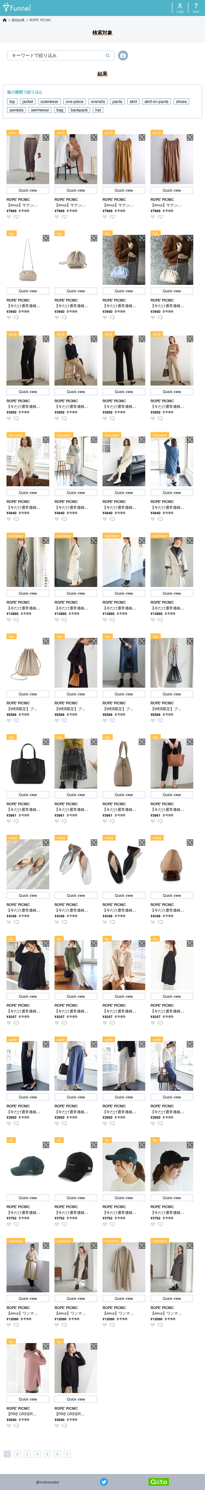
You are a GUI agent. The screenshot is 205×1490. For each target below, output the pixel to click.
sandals (17, 110)
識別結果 (18, 20)
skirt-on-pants (156, 101)
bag (59, 110)
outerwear (49, 101)
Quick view (28, 190)
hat (98, 110)
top (12, 101)
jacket (27, 101)
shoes (181, 101)
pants (117, 101)
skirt (133, 101)
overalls (98, 101)
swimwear (40, 110)
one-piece (75, 101)
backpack (79, 110)
